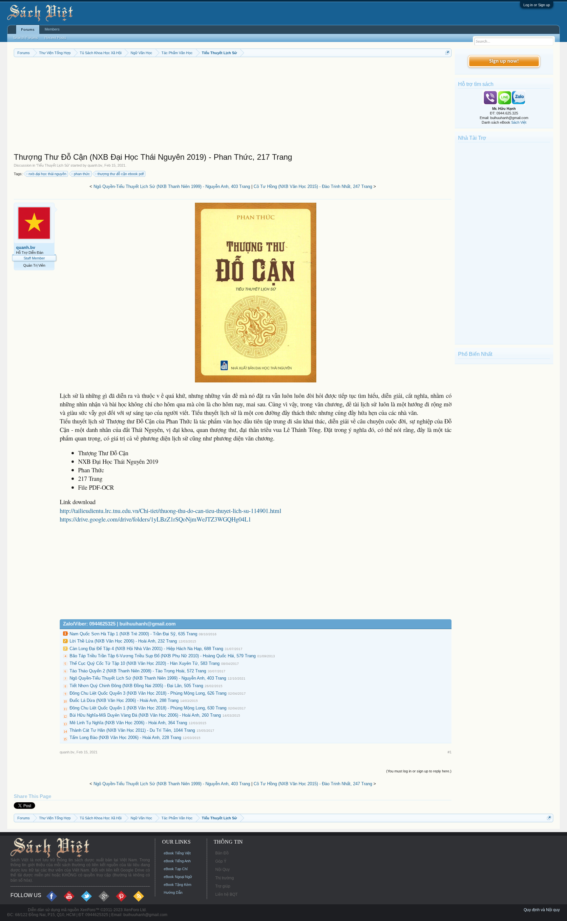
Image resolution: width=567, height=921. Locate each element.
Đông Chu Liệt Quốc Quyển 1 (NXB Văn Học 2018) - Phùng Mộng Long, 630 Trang (148, 708)
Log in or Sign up (536, 5)
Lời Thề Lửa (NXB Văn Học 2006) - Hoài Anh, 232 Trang (123, 641)
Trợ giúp (222, 886)
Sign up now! (504, 61)
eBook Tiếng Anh (177, 861)
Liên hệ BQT (226, 894)
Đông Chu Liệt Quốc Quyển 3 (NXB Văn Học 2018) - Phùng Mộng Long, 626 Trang (148, 693)
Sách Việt (518, 122)
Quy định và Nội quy (542, 910)
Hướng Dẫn (173, 892)
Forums (27, 29)
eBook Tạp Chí (176, 869)
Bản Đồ (222, 853)
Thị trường (224, 878)
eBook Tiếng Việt (177, 853)
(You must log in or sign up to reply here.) (419, 771)
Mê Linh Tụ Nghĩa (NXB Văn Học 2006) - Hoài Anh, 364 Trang (128, 722)
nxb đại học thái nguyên (47, 174)
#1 (450, 752)
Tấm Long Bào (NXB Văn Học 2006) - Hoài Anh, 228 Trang (125, 737)
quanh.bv (95, 165)
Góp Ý (220, 861)
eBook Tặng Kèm (177, 885)
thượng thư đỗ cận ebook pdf (120, 174)
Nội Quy (222, 869)
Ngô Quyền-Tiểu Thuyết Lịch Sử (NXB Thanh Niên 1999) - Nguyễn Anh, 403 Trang (172, 186)
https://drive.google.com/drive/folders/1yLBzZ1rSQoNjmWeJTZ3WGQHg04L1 (155, 519)
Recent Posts (55, 38)
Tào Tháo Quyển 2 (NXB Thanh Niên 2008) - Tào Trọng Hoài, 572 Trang (138, 670)
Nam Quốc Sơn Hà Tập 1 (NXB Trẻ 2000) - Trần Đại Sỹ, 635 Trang (133, 633)
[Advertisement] (211, 106)
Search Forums (25, 38)
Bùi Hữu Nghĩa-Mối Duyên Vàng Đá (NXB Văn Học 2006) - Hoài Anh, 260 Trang (145, 715)
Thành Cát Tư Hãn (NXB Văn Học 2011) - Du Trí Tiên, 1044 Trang (132, 730)
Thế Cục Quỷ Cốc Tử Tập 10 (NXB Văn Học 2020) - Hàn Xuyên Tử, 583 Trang (145, 663)
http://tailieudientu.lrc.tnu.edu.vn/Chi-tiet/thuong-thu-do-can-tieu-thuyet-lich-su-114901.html (170, 510)
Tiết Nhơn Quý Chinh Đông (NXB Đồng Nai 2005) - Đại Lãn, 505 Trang (136, 685)
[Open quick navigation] (447, 53)
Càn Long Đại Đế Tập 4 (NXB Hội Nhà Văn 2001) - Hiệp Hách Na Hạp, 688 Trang (146, 648)
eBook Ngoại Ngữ (178, 877)
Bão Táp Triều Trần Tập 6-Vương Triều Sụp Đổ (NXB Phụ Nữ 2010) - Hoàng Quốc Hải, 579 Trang (163, 655)
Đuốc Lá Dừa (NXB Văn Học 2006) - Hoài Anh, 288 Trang (124, 700)
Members (52, 29)
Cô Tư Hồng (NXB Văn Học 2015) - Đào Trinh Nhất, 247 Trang (313, 186)
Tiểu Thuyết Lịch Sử (53, 165)
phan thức (82, 174)
